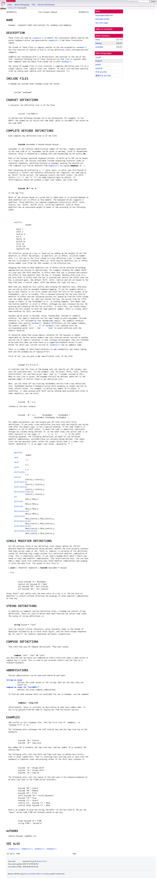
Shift (16, 462)
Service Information (46, 4)
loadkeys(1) (37, 38)
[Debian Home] (3, 5)
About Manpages (22, 4)
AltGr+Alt (18, 506)
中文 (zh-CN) (101, 72)
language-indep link (104, 15)
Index (9, 4)
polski (98, 64)
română (98, 68)
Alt (15, 497)
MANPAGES (11, 1)
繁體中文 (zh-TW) (103, 75)
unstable (99, 47)
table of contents (104, 29)
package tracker (102, 19)
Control (17, 477)
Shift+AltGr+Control (23, 492)
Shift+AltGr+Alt (21, 511)
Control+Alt (19, 516)
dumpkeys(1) (53, 40)
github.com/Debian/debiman (33, 874)
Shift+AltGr (19, 472)
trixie (97, 39)
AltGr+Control (20, 487)
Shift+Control (20, 482)
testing (10, 8)
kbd (15, 8)
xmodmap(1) (81, 47)
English (98, 61)
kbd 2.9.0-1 (42, 861)
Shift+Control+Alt (22, 521)
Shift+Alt (18, 501)
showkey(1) (39, 849)
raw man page (101, 23)
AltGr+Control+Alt (22, 526)
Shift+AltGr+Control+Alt (25, 531)
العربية (98, 57)
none (16, 457)
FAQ (33, 4)
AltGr (16, 467)
